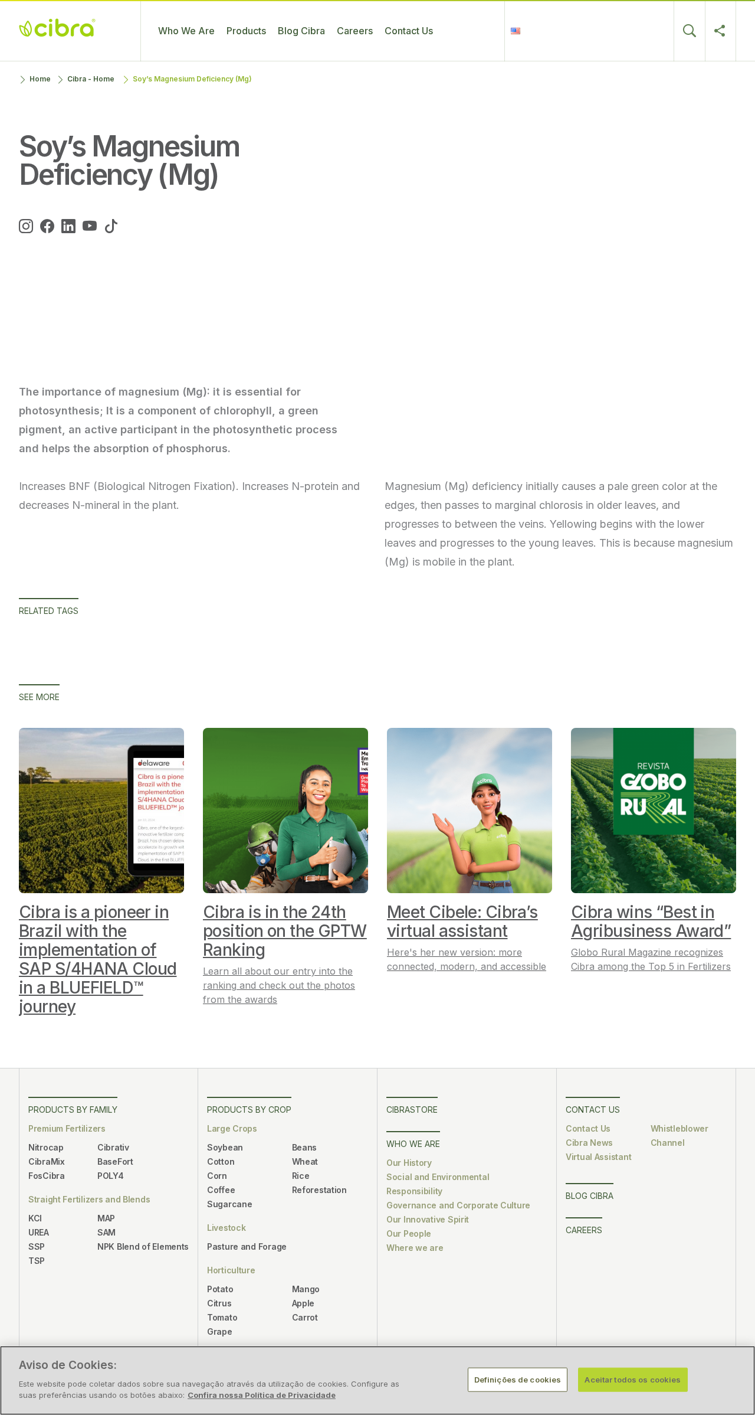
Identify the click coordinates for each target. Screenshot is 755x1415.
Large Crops (232, 1128)
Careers (355, 31)
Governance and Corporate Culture (458, 1205)
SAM (106, 1232)
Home (40, 78)
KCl (35, 1218)
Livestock (226, 1228)
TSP (36, 1261)
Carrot (305, 1317)
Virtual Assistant (598, 1157)
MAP (106, 1218)
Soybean (225, 1147)
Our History (409, 1163)
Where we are (415, 1248)
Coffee (221, 1190)
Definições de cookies (518, 1379)
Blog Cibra (301, 31)
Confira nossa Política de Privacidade (262, 1395)
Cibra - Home (90, 78)
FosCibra (46, 1176)
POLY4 (110, 1176)
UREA (38, 1232)
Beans (304, 1147)
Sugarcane (229, 1204)
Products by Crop (249, 1109)
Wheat (305, 1161)
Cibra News (589, 1143)
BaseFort (115, 1161)
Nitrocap (46, 1147)
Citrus (219, 1303)
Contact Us (409, 31)
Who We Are (186, 31)
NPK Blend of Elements (143, 1246)
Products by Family (72, 1109)
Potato (220, 1289)
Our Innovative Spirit (427, 1219)
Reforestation (319, 1190)
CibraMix (46, 1161)
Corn (217, 1176)
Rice (301, 1176)
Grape (219, 1331)
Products (246, 31)
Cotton (220, 1161)
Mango (306, 1289)
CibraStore (412, 1109)
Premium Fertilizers (67, 1128)
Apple (303, 1303)
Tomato (222, 1317)
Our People (408, 1233)
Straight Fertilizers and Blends (89, 1199)
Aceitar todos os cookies (633, 1379)
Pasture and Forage (247, 1246)
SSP (36, 1246)
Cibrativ (113, 1147)
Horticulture (231, 1270)
